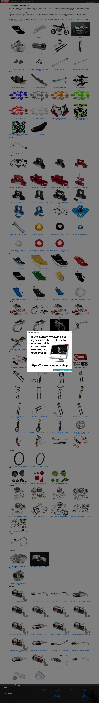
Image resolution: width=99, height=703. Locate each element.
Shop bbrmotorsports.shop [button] (65, 370)
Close (55, 370)
